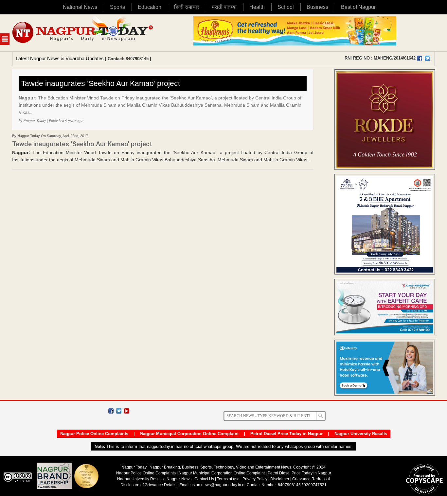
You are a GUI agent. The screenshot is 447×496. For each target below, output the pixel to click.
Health (257, 7)
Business (317, 7)
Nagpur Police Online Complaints (94, 433)
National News (80, 7)
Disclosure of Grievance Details (148, 485)
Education (149, 7)
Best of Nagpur (358, 7)
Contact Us (204, 479)
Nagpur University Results (360, 433)
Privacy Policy (254, 479)
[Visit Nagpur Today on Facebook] (419, 58)
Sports (117, 7)
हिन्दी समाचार (186, 7)
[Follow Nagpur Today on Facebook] (111, 411)
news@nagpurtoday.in (221, 485)
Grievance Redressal (311, 479)
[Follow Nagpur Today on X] (118, 411)
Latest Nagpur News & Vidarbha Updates (60, 58)
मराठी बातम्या (224, 7)
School (285, 7)
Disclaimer (280, 479)
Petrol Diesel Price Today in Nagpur (286, 433)
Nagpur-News (179, 479)
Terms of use (228, 479)
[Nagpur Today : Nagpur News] (83, 33)
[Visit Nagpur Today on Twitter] (427, 58)
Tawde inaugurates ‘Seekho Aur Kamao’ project (100, 83)
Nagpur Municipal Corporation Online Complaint (189, 433)
